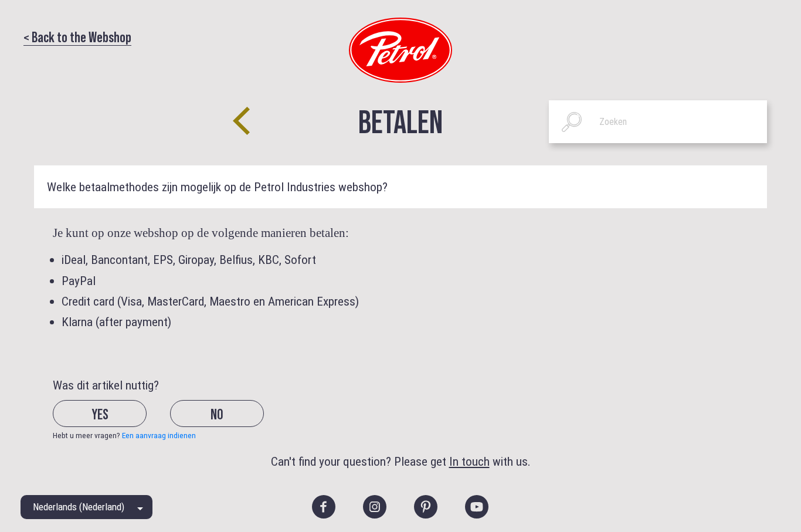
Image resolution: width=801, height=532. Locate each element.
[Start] (400, 49)
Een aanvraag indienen (159, 435)
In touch (469, 461)
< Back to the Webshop (77, 36)
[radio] (110, 422)
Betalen (400, 120)
